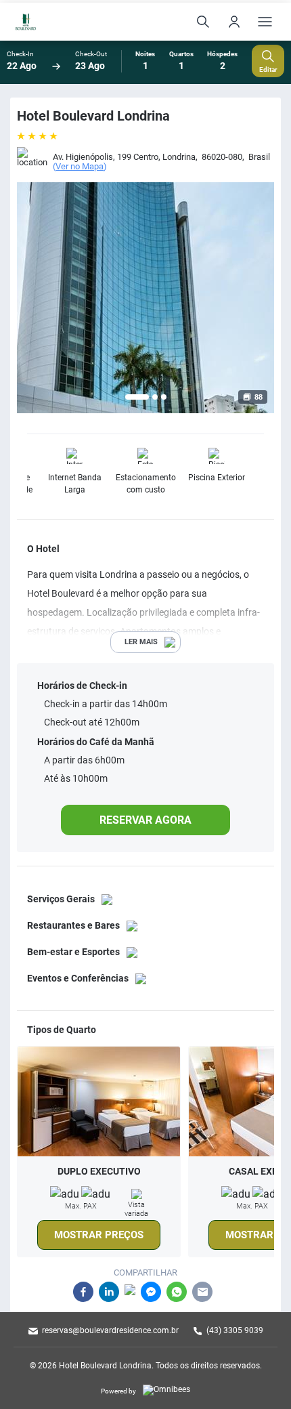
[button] (137, 397)
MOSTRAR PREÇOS (98, 1235)
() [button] (80, 166)
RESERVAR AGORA (145, 820)
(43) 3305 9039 (234, 1330)
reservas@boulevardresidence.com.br (110, 1330)
